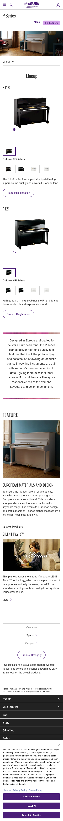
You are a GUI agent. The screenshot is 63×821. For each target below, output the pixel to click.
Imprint (7, 790)
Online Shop (8, 730)
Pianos (9, 691)
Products (19, 691)
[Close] (59, 744)
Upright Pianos (32, 691)
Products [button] (7, 699)
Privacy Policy (20, 790)
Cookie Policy (35, 790)
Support (29, 643)
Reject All (31, 805)
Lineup (6, 61)
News (5, 714)
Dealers (6, 738)
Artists (6, 722)
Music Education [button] (10, 707)
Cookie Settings (31, 796)
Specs (30, 635)
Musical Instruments (43, 688)
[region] (31, 780)
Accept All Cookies (31, 815)
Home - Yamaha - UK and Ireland (17, 688)
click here (15, 780)
